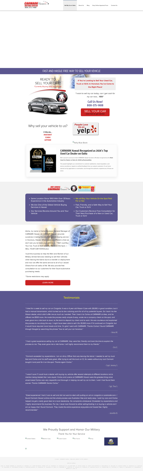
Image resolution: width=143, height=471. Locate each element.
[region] (71, 38)
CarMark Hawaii (36, 4)
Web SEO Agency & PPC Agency (79, 459)
